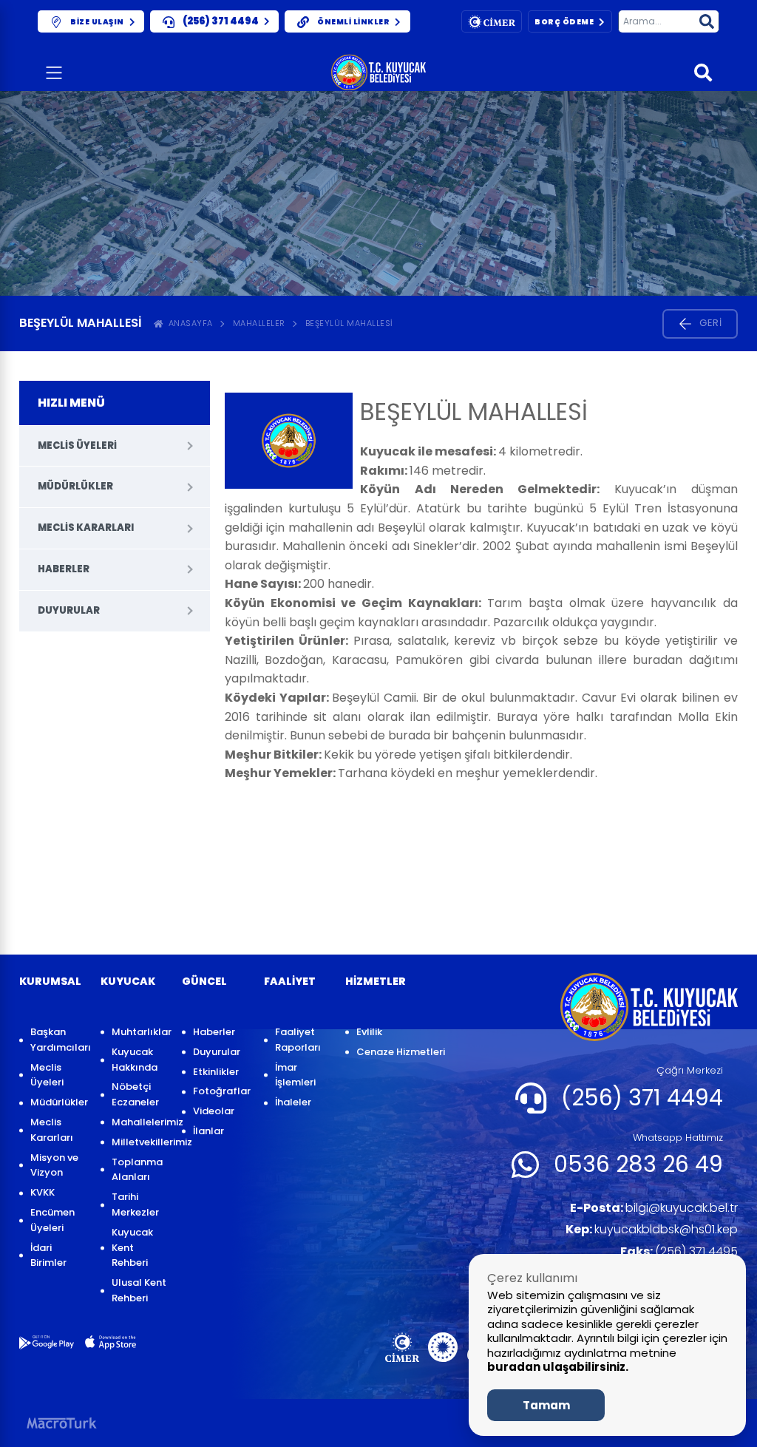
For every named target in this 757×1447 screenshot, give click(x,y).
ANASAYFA (188, 323)
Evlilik (369, 1032)
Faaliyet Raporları (298, 1039)
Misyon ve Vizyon (54, 1165)
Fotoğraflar (220, 1091)
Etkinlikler (216, 1072)
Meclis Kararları (86, 528)
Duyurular (69, 610)
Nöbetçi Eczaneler (135, 1094)
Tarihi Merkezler (135, 1204)
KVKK (42, 1192)
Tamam (546, 1405)
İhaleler (293, 1102)
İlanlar (208, 1131)
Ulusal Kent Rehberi (139, 1290)
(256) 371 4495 (679, 1251)
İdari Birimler (48, 1255)
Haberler (63, 569)
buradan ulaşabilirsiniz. (557, 1367)
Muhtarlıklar (139, 1032)
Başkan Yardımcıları (58, 1039)
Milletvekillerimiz (139, 1142)
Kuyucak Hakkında (134, 1059)
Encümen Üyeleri (52, 1220)
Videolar (213, 1111)
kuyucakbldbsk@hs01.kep (652, 1229)
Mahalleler (259, 323)
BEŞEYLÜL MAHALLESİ (349, 323)
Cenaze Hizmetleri (400, 1052)
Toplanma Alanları (137, 1170)
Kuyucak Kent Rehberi (132, 1247)
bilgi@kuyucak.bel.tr (654, 1207)
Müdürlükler (75, 486)
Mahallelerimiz (139, 1122)
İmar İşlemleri (295, 1075)
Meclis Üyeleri (77, 445)
